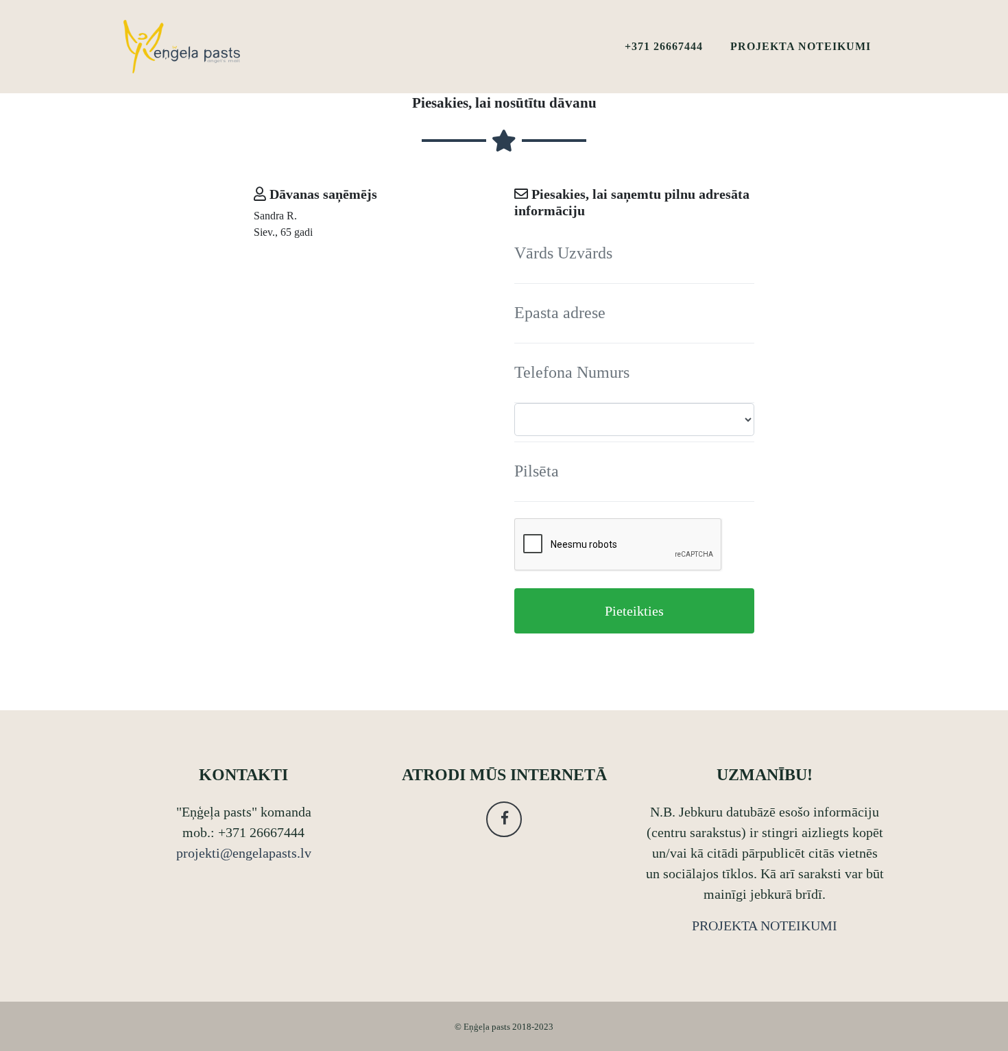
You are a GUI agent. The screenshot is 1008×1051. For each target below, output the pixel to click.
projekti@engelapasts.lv (243, 852)
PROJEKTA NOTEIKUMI (800, 46)
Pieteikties (634, 610)
